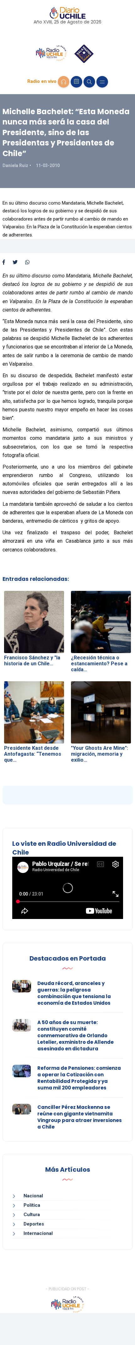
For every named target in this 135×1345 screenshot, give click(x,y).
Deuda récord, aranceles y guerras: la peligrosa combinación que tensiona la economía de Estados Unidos (74, 993)
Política (32, 1205)
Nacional (33, 1196)
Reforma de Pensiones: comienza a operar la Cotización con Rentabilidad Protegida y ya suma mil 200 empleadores (79, 1078)
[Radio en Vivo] (63, 82)
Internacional (38, 1233)
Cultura (32, 1214)
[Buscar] (89, 82)
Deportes (34, 1224)
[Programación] (76, 82)
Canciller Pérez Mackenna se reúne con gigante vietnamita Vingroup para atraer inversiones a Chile (79, 1117)
